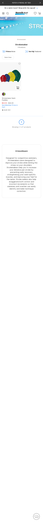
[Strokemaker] (22, 151)
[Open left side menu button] (3, 13)
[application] (36, 516)
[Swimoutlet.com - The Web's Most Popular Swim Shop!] (21, 13)
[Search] (7, 13)
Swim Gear (7, 57)
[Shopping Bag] (39, 13)
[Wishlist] (35, 13)
